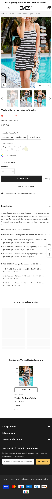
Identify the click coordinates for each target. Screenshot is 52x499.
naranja (22, 410)
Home (3, 13)
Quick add (26, 389)
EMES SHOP (13, 120)
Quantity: (4, 166)
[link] (13, 344)
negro (16, 410)
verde (19, 410)
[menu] (2, 8)
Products (11, 13)
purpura (25, 410)
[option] (26, 52)
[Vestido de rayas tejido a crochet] (26, 376)
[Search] (9, 8)
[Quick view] (17, 372)
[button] (44, 85)
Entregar (43, 461)
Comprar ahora (26, 187)
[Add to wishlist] (47, 179)
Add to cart (21, 178)
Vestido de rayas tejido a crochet (25, 400)
